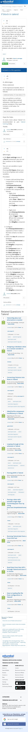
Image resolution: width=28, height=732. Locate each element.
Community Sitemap (7, 686)
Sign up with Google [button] (12, 719)
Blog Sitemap (5, 684)
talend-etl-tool (11, 468)
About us (4, 668)
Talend (14, 58)
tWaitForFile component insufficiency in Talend (15, 412)
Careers (17, 668)
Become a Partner (19, 675)
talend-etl (10, 372)
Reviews (4, 672)
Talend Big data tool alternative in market (14, 319)
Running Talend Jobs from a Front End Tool (16, 537)
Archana (9, 361)
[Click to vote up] (4, 20)
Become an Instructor (20, 670)
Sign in (20, 728)
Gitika (8, 582)
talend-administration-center (14, 560)
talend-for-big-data (17, 337)
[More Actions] (24, 64)
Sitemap (4, 682)
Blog (3, 677)
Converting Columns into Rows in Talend (15, 378)
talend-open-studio (12, 339)
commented (8, 141)
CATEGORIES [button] (5, 697)
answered (9, 129)
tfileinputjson (21, 492)
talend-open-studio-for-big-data (14, 341)
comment (13, 63)
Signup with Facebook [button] (13, 724)
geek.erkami (10, 426)
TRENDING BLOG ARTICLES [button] (10, 700)
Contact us (4, 675)
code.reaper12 (10, 331)
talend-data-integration (13, 404)
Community (5, 679)
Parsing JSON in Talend (15, 473)
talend (4, 54)
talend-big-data (11, 494)
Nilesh (8, 520)
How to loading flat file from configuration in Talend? (15, 595)
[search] (24, 6)
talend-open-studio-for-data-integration (16, 406)
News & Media (5, 670)
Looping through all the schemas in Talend (15, 445)
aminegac (20, 58)
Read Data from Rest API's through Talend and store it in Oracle (16, 569)
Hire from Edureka (19, 677)
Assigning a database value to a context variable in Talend (16, 349)
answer (5, 63)
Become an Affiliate (19, 672)
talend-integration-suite (13, 557)
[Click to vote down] (4, 23)
